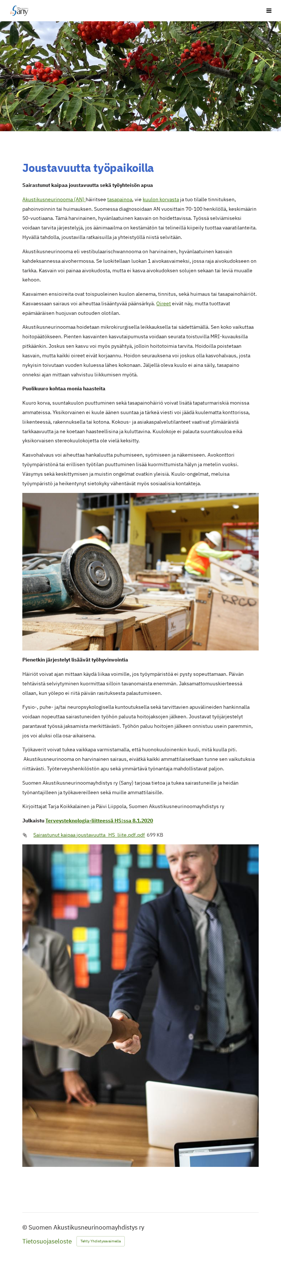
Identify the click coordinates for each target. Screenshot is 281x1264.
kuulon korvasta (161, 199)
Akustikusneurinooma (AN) (54, 199)
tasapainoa (119, 199)
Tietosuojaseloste (47, 1241)
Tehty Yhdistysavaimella (100, 1241)
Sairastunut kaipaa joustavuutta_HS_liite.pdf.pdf (89, 835)
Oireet (163, 303)
